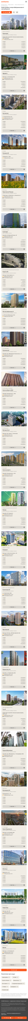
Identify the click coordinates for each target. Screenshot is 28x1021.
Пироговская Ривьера (8, 191)
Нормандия (5, 33)
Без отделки (6, 983)
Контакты (3, 1013)
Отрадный (5, 549)
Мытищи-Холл (6, 430)
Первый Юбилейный (7, 750)
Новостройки (6, 977)
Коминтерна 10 (6, 589)
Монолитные (17, 980)
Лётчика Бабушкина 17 (8, 311)
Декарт (4, 947)
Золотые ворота (6, 470)
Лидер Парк (5, 907)
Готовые (5, 986)
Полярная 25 (6, 153)
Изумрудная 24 (6, 790)
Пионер (4, 509)
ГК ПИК (15, 977)
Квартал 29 (5, 271)
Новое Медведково (7, 829)
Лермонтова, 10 (6, 669)
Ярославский (6, 629)
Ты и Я (4, 709)
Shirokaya (5, 868)
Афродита (5, 73)
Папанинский (6, 350)
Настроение (5, 113)
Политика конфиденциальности (13, 1013)
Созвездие (5, 231)
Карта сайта (3, 1014)
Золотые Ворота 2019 (8, 390)
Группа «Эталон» (6, 980)
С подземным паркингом (18, 983)
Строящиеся (14, 986)
